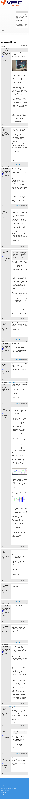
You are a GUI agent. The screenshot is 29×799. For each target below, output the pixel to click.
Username (3, 8)
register (6, 44)
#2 (26, 127)
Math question (19, 20)
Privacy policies (4, 792)
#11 (26, 549)
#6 (26, 321)
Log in (2, 44)
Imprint (2, 794)
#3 (26, 166)
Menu (2, 34)
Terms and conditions (5, 790)
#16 (26, 706)
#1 (26, 48)
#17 (26, 728)
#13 (26, 603)
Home (2, 38)
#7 (26, 341)
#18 (26, 756)
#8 (26, 362)
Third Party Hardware (12, 38)
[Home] (11, 3)
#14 (26, 624)
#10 (26, 406)
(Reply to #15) (12, 706)
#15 (26, 644)
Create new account (4, 10)
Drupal (19, 785)
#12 (26, 583)
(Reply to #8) (12, 382)
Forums (5, 38)
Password (12, 8)
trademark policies (4, 788)
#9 (26, 382)
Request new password (12, 10)
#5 (26, 249)
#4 (26, 208)
